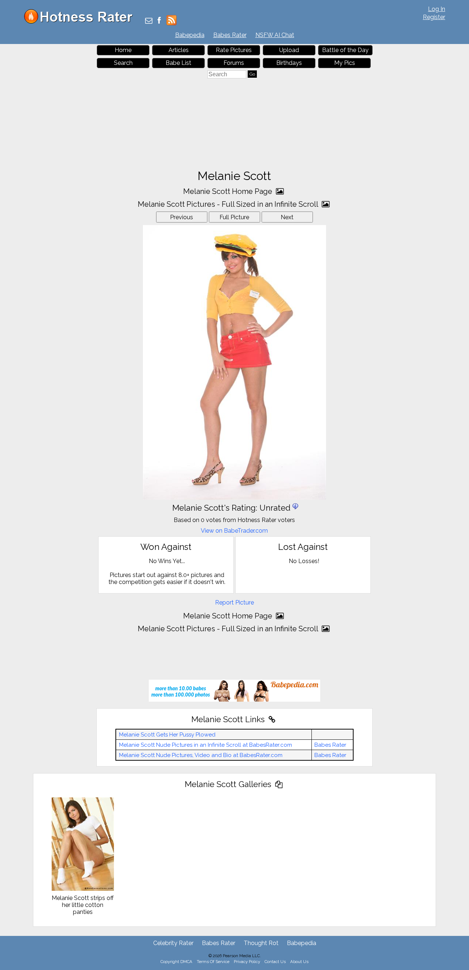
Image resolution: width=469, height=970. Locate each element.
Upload (289, 50)
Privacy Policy (247, 961)
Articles (179, 50)
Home (123, 50)
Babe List (178, 62)
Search (123, 62)
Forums (234, 62)
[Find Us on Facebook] (159, 21)
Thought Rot (261, 943)
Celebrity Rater (173, 943)
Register (434, 17)
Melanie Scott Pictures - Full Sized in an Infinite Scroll (229, 204)
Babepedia (189, 35)
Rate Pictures (234, 50)
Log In (436, 8)
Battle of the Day (345, 50)
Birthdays (289, 62)
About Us (299, 961)
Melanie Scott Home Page (228, 191)
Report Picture (234, 602)
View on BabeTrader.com (234, 530)
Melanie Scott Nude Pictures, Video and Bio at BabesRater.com (200, 755)
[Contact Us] (148, 21)
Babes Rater (230, 35)
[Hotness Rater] (81, 21)
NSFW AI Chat (274, 35)
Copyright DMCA (176, 961)
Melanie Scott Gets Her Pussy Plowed (167, 734)
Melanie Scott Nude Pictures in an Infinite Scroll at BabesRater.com (205, 745)
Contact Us (275, 961)
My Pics (344, 62)
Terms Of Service (213, 961)
